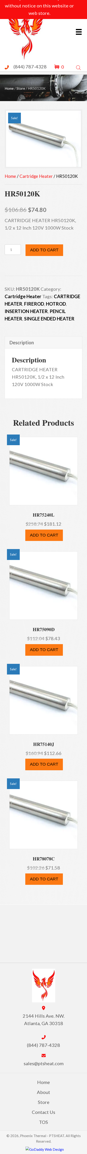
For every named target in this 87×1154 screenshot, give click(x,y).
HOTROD (56, 304)
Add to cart (44, 250)
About (43, 1092)
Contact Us (43, 1112)
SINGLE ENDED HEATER (49, 318)
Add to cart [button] (44, 535)
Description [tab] (22, 342)
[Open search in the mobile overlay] (78, 66)
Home (9, 88)
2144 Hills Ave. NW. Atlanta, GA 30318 (43, 1019)
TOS (43, 1122)
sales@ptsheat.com (44, 1063)
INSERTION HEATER (26, 311)
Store (20, 88)
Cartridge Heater (36, 176)
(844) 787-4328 (30, 66)
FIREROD (34, 304)
